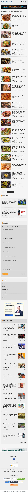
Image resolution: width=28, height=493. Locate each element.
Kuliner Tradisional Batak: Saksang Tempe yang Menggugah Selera (18, 86)
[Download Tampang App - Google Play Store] (14, 465)
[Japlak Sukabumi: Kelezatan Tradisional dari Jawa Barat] (6, 166)
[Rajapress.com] (14, 482)
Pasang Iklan (22, 469)
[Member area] (21, 2)
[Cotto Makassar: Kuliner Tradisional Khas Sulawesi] (6, 157)
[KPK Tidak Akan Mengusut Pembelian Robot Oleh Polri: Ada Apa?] (21, 435)
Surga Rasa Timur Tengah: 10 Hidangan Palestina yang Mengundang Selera (19, 51)
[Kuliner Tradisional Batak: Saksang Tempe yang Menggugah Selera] (6, 87)
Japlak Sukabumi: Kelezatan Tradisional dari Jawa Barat (19, 165)
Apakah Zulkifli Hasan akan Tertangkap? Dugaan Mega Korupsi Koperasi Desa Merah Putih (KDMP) (10, 336)
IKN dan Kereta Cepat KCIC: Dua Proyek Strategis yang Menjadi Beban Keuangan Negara (9, 425)
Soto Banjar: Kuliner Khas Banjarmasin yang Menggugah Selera (18, 139)
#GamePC (4, 294)
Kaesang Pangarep (9, 229)
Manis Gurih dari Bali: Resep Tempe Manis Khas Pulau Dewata (19, 77)
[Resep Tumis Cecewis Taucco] (6, 43)
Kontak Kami (21, 471)
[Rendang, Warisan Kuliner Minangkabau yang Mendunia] (6, 17)
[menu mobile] (25, 2)
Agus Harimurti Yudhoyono (10, 260)
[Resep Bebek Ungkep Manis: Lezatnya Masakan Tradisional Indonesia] (6, 34)
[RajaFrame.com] (14, 479)
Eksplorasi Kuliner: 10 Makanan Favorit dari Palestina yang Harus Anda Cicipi (18, 68)
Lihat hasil (23, 273)
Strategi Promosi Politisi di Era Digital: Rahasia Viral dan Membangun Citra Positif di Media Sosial (10, 406)
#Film (3, 297)
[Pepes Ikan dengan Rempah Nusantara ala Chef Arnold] (6, 131)
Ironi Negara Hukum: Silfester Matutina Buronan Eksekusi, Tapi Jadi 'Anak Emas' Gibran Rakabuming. (10, 365)
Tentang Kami (6, 469)
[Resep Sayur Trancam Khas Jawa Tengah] (6, 25)
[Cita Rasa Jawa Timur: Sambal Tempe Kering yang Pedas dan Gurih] (6, 96)
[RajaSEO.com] (20, 482)
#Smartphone (5, 289)
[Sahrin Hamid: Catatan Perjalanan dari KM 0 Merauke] (21, 375)
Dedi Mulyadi (8, 251)
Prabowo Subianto (9, 265)
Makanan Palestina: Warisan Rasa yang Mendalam (19, 59)
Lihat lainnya (23, 442)
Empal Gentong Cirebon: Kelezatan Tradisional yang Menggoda (19, 147)
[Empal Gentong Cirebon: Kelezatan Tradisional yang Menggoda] (6, 148)
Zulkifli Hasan (8, 242)
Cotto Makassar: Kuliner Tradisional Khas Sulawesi (18, 156)
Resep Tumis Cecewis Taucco (19, 42)
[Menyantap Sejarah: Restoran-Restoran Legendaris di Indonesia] (6, 105)
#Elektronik (4, 283)
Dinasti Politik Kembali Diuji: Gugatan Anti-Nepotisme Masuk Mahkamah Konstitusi (10, 356)
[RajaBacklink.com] (7, 479)
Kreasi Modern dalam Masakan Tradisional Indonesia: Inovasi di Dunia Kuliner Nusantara (18, 174)
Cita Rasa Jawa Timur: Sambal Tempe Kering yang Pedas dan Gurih (18, 95)
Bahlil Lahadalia (8, 234)
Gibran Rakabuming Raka (10, 256)
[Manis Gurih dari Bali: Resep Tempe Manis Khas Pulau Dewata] (6, 78)
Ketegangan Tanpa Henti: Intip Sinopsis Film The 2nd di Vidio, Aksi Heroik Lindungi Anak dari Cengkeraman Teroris (9, 211)
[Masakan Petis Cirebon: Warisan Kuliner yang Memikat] (6, 184)
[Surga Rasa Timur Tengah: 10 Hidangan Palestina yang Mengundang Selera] (6, 52)
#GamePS (4, 292)
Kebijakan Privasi (13, 471)
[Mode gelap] (23, 2)
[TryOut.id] (14, 485)
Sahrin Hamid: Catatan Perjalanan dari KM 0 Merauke (10, 375)
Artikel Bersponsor (14, 469)
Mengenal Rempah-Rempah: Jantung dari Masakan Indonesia (18, 121)
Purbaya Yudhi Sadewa (10, 247)
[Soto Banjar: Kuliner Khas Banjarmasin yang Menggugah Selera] (6, 140)
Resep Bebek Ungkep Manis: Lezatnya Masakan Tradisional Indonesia (19, 33)
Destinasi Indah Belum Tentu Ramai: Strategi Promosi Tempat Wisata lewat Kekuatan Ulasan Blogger (10, 326)
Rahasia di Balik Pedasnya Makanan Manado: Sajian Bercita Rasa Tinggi (18, 112)
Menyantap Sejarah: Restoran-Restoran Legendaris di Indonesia (18, 104)
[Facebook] (14, 459)
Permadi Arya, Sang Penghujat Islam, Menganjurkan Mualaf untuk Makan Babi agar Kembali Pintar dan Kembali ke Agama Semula (10, 385)
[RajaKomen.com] (21, 479)
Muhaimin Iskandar (9, 238)
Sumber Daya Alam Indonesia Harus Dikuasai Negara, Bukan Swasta (10, 415)
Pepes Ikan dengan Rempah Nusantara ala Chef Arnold (18, 130)
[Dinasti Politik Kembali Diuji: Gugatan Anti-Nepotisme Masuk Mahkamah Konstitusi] (21, 355)
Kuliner (13, 26)
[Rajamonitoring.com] (7, 482)
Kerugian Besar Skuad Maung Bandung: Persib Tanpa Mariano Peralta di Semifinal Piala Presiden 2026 (9, 201)
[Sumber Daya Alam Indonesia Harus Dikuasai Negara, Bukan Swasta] (21, 415)
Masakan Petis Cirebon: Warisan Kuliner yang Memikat (18, 183)
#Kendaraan (4, 286)
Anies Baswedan (8, 269)
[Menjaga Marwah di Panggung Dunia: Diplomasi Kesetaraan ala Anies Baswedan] (21, 346)
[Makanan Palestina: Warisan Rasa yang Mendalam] (6, 60)
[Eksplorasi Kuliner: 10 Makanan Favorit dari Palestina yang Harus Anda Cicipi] (6, 69)
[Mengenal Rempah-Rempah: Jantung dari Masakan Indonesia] (6, 122)
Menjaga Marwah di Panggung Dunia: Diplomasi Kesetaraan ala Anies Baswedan (10, 346)
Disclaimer (6, 471)
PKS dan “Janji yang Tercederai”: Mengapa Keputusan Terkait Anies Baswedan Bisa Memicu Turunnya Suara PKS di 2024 (9, 396)
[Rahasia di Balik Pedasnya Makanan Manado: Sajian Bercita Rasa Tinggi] (6, 113)
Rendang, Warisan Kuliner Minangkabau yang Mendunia (19, 16)
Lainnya (25, 196)
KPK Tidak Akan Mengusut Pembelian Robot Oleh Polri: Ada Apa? (9, 435)
